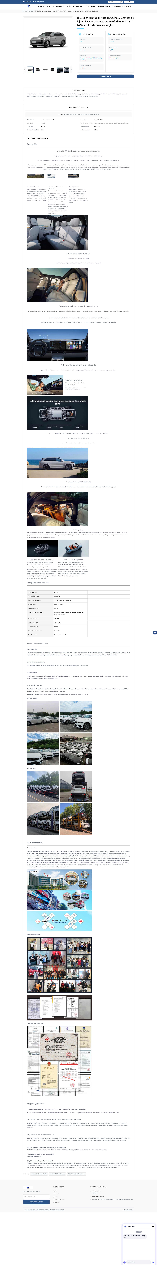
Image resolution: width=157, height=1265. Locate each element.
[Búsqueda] (121, 2)
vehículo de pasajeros (55, 6)
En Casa (25, 11)
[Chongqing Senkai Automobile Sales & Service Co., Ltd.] (29, 7)
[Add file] (124, 1262)
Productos (30, 11)
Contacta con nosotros (122, 6)
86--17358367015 (27, 2)
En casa (41, 6)
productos (55, 1197)
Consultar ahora (105, 76)
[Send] (153, 1262)
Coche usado (90, 6)
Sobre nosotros (104, 6)
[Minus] (153, 1226)
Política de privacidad (127, 1210)
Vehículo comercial (74, 6)
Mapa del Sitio (56, 1202)
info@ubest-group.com (39, 2)
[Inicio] (33, 1187)
